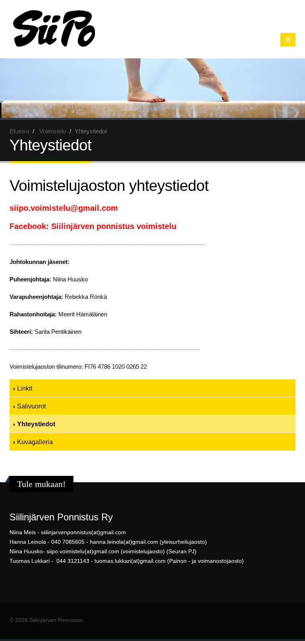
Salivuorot (31, 406)
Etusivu (19, 131)
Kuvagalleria (35, 441)
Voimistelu (52, 131)
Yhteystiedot (36, 423)
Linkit (24, 388)
